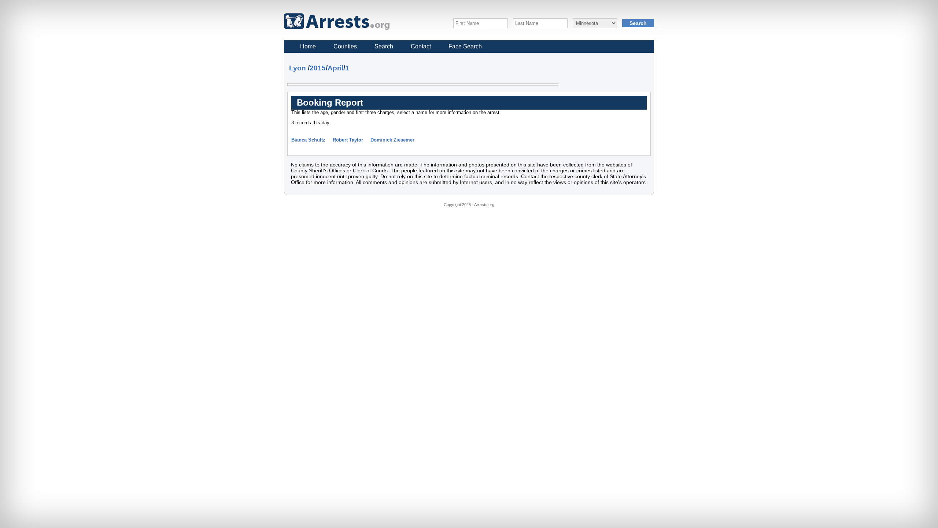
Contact (421, 46)
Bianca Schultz (308, 140)
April (335, 68)
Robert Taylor (348, 140)
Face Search (465, 46)
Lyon (297, 68)
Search (383, 46)
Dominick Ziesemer (392, 140)
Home (308, 46)
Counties (345, 46)
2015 (318, 68)
